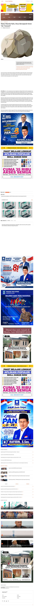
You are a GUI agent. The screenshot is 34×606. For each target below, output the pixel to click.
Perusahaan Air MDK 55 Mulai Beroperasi (9, 536)
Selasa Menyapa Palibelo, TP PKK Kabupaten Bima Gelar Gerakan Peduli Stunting (19, 479)
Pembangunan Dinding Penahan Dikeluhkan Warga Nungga (24, 66)
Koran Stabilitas (8, 1)
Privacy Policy (18, 596)
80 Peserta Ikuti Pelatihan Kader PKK (24, 207)
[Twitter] (27, 1)
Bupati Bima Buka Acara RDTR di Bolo (21, 69)
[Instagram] (8, 601)
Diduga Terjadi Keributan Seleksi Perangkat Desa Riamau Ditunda (7, 207)
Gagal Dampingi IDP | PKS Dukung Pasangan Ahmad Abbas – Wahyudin (14, 508)
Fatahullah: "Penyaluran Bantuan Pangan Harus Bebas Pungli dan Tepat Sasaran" (19, 475)
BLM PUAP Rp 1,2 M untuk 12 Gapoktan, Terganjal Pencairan (8, 215)
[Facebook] (2, 601)
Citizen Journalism (4, 596)
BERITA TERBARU (4, 465)
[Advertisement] (7, 66)
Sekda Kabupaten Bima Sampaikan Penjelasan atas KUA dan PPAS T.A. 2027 (15, 527)
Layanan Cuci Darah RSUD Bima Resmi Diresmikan (11, 517)
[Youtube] (28, 1)
